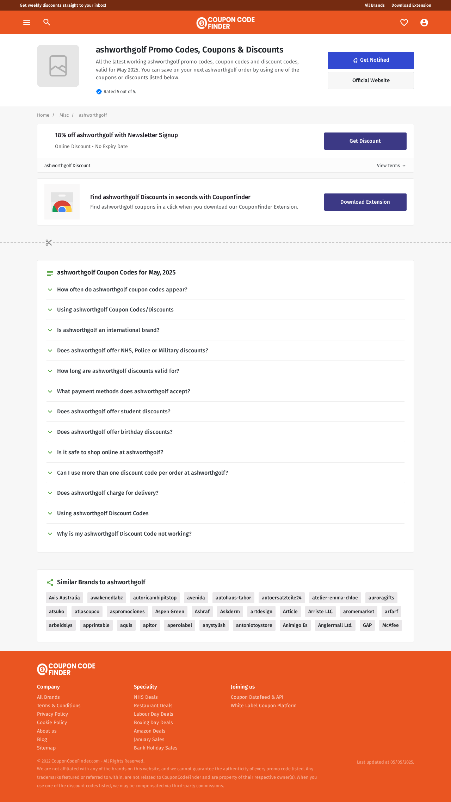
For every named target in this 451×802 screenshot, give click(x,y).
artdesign (261, 612)
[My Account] (424, 22)
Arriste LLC (320, 612)
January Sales (149, 739)
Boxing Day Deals (153, 723)
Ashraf (202, 612)
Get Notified (370, 60)
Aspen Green (169, 612)
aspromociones (127, 612)
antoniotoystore (254, 625)
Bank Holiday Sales (156, 748)
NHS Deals (146, 697)
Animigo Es (295, 625)
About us (47, 731)
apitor (150, 625)
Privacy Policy (52, 714)
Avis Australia (64, 598)
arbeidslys (61, 625)
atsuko (56, 612)
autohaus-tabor (233, 598)
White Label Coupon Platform (264, 706)
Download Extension (411, 5)
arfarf (391, 612)
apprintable (96, 625)
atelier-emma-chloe (335, 598)
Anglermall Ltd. (335, 625)
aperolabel (179, 625)
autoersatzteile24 (282, 598)
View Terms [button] (392, 165)
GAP (367, 625)
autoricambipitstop (155, 598)
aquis (126, 625)
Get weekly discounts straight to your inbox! (63, 5)
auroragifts (381, 598)
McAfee (390, 625)
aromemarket (358, 612)
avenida (196, 598)
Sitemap (46, 748)
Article (290, 612)
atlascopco (87, 612)
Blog (42, 739)
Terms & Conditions (59, 706)
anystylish (214, 625)
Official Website (371, 80)
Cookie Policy (52, 723)
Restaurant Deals (153, 706)
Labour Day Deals (153, 714)
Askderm (230, 612)
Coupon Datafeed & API (257, 697)
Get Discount (365, 141)
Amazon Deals (150, 731)
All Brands (375, 5)
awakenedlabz (107, 598)
